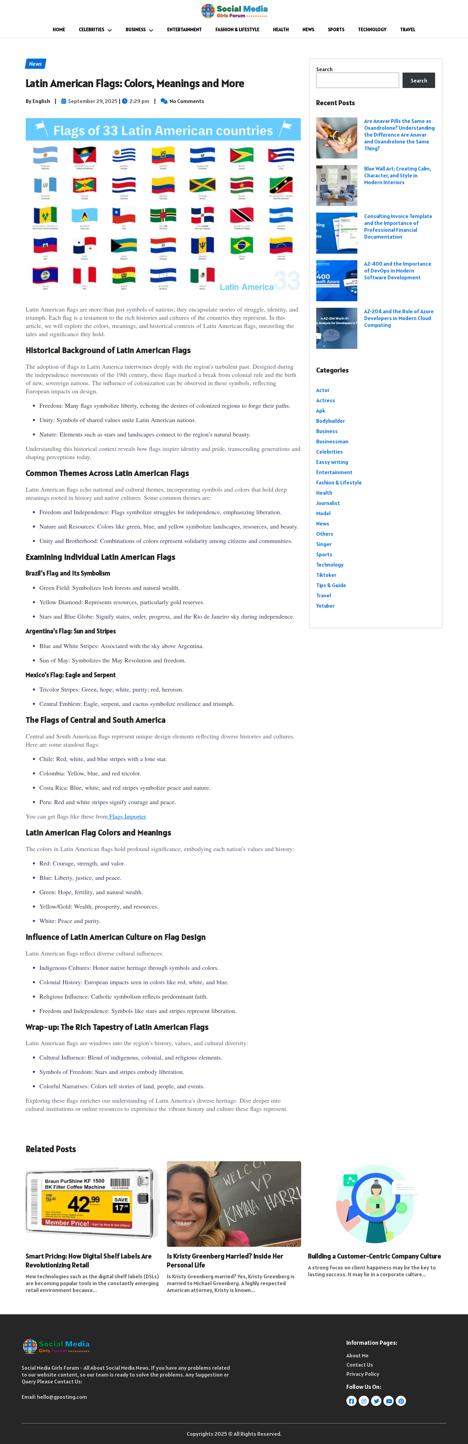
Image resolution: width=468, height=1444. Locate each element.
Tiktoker (326, 574)
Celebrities (91, 29)
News (308, 29)
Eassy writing (332, 461)
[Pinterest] (401, 1401)
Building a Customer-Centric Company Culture (374, 1256)
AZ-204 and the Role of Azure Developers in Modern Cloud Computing (399, 318)
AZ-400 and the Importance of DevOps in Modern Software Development (397, 270)
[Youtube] (389, 1401)
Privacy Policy (362, 1373)
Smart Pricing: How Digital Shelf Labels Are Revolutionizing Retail (89, 1260)
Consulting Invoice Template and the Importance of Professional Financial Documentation (398, 226)
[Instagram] (364, 1401)
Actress (325, 400)
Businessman (332, 441)
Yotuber (325, 605)
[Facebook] (352, 1401)
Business (136, 29)
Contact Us (359, 1364)
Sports (336, 29)
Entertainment (184, 29)
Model (323, 513)
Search (324, 69)
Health (281, 29)
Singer (324, 544)
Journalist (328, 502)
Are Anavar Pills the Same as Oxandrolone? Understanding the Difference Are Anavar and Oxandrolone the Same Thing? (399, 134)
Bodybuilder (330, 420)
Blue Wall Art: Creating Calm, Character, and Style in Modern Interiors (397, 175)
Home (59, 29)
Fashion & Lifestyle (237, 29)
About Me (357, 1355)
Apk (320, 410)
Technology (372, 29)
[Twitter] (376, 1401)
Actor (323, 390)
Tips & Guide (331, 585)
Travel (407, 29)
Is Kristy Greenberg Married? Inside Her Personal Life (225, 1260)
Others (324, 533)
